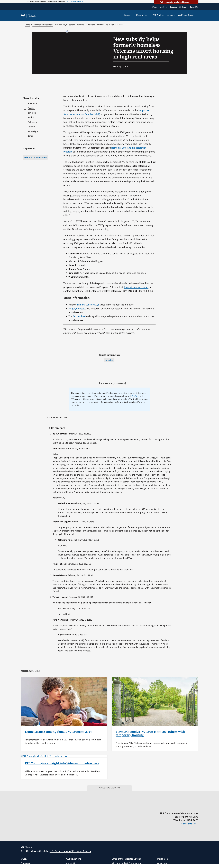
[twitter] (172, 808)
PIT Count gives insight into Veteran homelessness (62, 763)
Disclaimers (162, 858)
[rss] (177, 808)
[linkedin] (192, 808)
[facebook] (182, 808)
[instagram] (187, 808)
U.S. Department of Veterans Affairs (70, 851)
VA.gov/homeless (77, 308)
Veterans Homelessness (35, 157)
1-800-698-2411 (189, 823)
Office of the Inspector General (126, 858)
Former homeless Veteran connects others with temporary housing (150, 733)
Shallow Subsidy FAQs (88, 304)
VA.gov (24, 858)
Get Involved (79, 316)
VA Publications (73, 858)
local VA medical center (136, 287)
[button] (197, 15)
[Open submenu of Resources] (148, 15)
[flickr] (197, 808)
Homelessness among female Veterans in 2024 (58, 732)
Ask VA (135, 396)
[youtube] (167, 808)
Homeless (109, 360)
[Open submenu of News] (131, 15)
